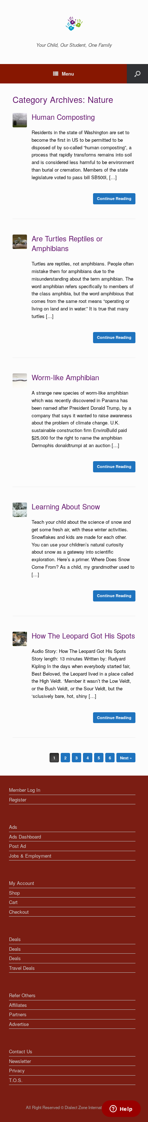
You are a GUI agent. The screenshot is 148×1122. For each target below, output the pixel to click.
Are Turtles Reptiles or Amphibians (67, 243)
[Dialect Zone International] (74, 23)
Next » (126, 757)
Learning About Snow (66, 506)
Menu (68, 73)
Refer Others (22, 995)
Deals (15, 939)
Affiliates (18, 1004)
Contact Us (20, 1051)
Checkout (19, 911)
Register (17, 799)
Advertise (19, 1024)
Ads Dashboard (25, 836)
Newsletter (20, 1061)
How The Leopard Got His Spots (83, 635)
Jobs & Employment (30, 855)
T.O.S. (16, 1080)
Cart (13, 902)
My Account (21, 883)
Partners (18, 1014)
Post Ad (17, 845)
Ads (13, 826)
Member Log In (24, 789)
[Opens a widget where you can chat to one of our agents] (121, 1109)
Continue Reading (114, 198)
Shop (14, 892)
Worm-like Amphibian (65, 377)
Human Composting (63, 117)
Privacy (17, 1070)
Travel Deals (22, 967)
